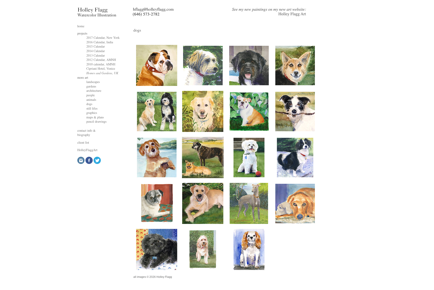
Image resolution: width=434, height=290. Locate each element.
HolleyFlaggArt (87, 150)
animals (91, 99)
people (90, 95)
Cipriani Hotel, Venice (100, 68)
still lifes (91, 108)
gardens (91, 86)
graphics (91, 112)
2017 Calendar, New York (103, 37)
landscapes (93, 82)
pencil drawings (96, 121)
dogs (89, 104)
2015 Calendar (95, 46)
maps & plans (95, 117)
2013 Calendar (95, 55)
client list (83, 142)
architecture (93, 90)
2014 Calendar (95, 51)
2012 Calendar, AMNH (101, 60)
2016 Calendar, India (99, 42)
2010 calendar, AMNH (100, 64)
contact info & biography (86, 132)
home (80, 26)
